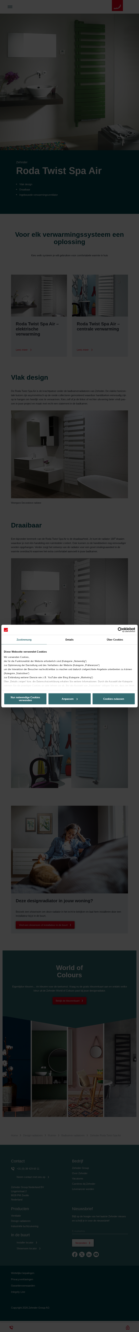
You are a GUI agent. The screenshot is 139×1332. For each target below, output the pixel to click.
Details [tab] (69, 639)
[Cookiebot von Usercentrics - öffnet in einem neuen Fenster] (120, 629)
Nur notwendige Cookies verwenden (25, 699)
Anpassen (68, 698)
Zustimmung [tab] (24, 639)
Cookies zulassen (113, 698)
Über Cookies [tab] (115, 639)
